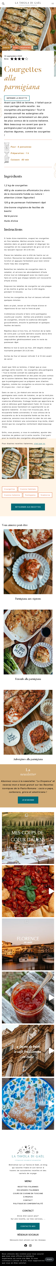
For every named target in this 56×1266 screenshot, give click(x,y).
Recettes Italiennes (28, 1187)
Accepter (49, 1259)
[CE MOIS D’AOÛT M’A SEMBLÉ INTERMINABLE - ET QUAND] (28, 838)
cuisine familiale (28, 489)
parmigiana (30, 495)
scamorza (45, 495)
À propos (28, 1197)
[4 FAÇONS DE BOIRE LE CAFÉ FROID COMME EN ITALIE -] (28, 1051)
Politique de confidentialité (28, 1203)
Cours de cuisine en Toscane (28, 1193)
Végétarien (25, 47)
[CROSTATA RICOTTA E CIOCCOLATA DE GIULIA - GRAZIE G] (28, 1104)
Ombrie (6, 47)
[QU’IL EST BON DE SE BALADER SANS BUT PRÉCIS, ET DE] (28, 944)
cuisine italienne (12, 495)
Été (35, 47)
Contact (28, 1200)
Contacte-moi (28, 1226)
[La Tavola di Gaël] (28, 4)
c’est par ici (39, 443)
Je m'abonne (28, 800)
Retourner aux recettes (28, 507)
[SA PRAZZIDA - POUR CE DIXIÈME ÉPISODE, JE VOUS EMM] (28, 891)
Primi (15, 47)
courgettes (9, 489)
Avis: (6, 59)
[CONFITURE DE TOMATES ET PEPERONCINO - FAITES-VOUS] (28, 997)
